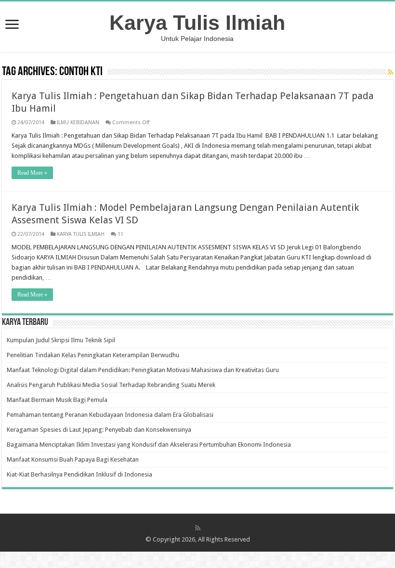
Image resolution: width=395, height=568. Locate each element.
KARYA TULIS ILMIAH (81, 234)
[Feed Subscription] (390, 72)
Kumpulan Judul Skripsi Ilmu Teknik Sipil (61, 340)
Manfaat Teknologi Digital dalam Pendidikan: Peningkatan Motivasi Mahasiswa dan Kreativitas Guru (143, 370)
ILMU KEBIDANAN (78, 122)
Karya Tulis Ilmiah (197, 22)
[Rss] (197, 528)
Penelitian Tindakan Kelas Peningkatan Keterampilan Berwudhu (93, 355)
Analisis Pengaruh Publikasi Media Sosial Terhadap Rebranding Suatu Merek (111, 384)
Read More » (32, 172)
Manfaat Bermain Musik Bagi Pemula (57, 399)
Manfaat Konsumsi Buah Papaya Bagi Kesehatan (73, 459)
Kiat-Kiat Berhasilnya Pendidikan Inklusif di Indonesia (79, 474)
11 (120, 234)
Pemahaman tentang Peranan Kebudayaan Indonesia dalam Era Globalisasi (110, 414)
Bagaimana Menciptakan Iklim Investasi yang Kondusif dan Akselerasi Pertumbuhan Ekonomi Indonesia (149, 444)
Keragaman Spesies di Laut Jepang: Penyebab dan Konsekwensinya (99, 429)
